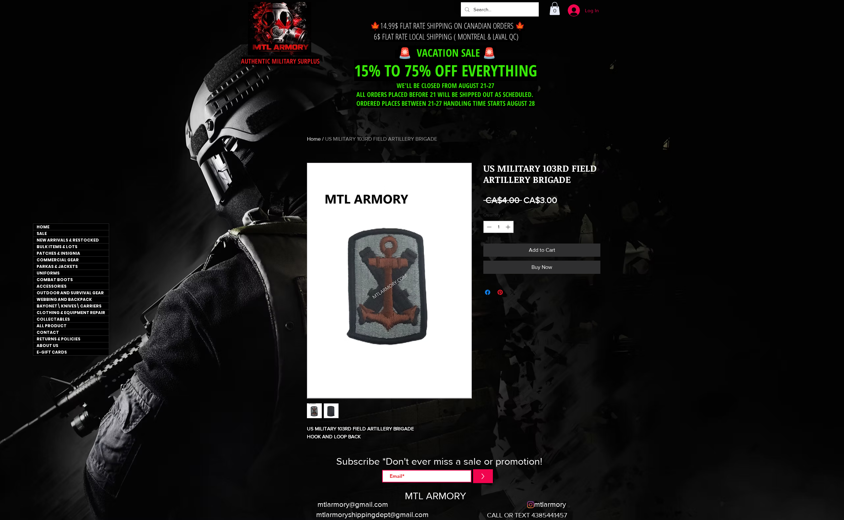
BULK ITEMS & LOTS (57, 246)
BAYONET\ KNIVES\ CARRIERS (69, 306)
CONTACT (48, 332)
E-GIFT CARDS (52, 352)
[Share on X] (513, 292)
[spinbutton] (498, 227)
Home (314, 139)
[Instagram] (530, 504)
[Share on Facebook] (488, 292)
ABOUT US (47, 345)
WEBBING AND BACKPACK (64, 299)
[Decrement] (488, 227)
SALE (42, 233)
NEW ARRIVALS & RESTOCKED (68, 240)
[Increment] (508, 227)
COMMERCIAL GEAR (58, 260)
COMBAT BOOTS (55, 279)
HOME (43, 227)
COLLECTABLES (53, 319)
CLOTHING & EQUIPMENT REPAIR (71, 312)
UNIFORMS (48, 273)
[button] (554, 8)
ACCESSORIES (52, 286)
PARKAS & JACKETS (57, 266)
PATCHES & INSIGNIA (58, 253)
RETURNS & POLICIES (58, 339)
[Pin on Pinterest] (500, 292)
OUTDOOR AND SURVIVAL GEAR (70, 293)
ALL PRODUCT (52, 326)
